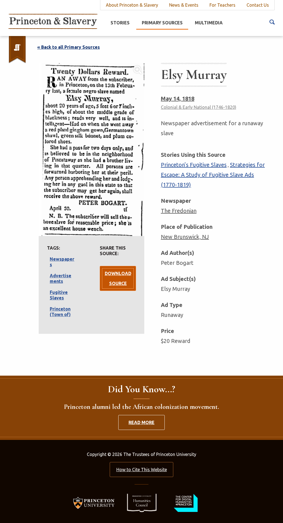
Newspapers (62, 262)
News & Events (183, 4)
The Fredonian (178, 210)
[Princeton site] (95, 502)
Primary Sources (162, 22)
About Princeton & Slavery (132, 4)
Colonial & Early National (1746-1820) (198, 107)
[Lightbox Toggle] (91, 149)
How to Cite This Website (141, 469)
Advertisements (60, 278)
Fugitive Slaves (59, 295)
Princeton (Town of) (60, 311)
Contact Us (258, 4)
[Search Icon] (272, 21)
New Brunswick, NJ (185, 237)
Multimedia (209, 22)
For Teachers (222, 4)
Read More (141, 422)
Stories (120, 22)
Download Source (118, 278)
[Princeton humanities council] (139, 502)
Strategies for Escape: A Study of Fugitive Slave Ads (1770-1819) (213, 174)
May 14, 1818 (177, 98)
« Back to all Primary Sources (68, 47)
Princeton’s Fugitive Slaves (194, 164)
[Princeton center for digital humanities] (185, 502)
